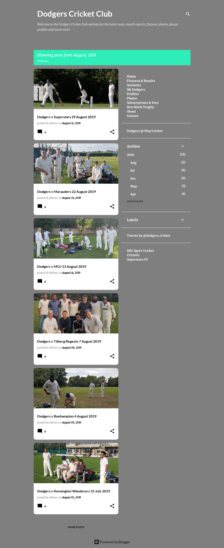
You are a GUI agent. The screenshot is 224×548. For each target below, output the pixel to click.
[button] (112, 132)
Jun (133, 178)
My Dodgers (136, 90)
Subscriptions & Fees (143, 103)
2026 (130, 155)
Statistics (134, 85)
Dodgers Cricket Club (74, 13)
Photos (132, 98)
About (131, 111)
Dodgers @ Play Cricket (145, 131)
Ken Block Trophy (140, 107)
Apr (133, 194)
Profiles (133, 94)
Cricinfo (133, 255)
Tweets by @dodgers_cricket (148, 236)
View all (43, 61)
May (133, 186)
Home (131, 76)
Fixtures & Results (141, 81)
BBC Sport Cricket (140, 251)
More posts (76, 527)
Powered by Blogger (114, 542)
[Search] (188, 14)
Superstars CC (137, 259)
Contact (133, 116)
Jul (132, 171)
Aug (133, 163)
